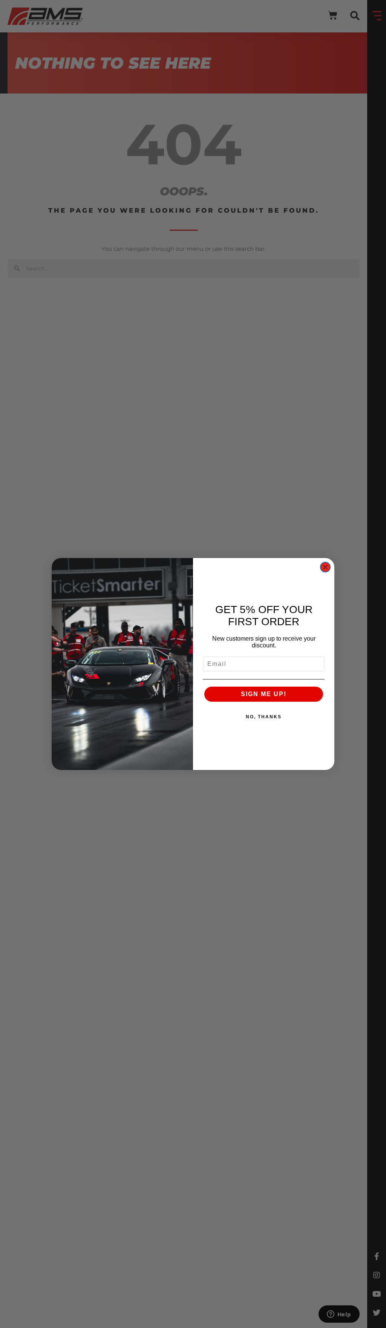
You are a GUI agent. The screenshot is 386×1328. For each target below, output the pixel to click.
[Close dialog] (325, 567)
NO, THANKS (264, 716)
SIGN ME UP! (263, 694)
